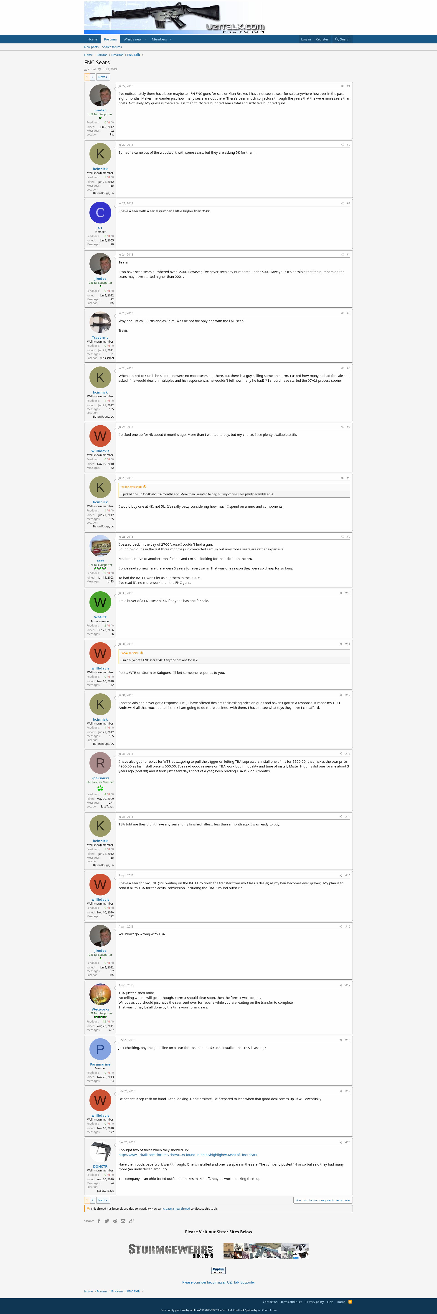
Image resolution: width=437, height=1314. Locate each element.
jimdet (91, 69)
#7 (348, 427)
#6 (348, 368)
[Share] (342, 86)
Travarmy (100, 337)
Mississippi (107, 358)
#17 (347, 985)
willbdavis (100, 451)
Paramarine (100, 1064)
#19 (347, 1091)
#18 (347, 1040)
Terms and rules (291, 1302)
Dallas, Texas (105, 1191)
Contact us (270, 1302)
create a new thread (176, 1208)
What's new (133, 39)
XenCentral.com (267, 1310)
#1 (348, 86)
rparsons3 (100, 778)
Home (92, 39)
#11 (347, 644)
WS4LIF (100, 617)
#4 (348, 254)
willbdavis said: (132, 487)
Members (159, 39)
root (100, 560)
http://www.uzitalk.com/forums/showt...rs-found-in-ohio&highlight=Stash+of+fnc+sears (188, 1154)
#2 (348, 145)
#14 (347, 817)
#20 (347, 1142)
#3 (348, 203)
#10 (347, 593)
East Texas (107, 806)
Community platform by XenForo (196, 1310)
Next (101, 77)
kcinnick (100, 168)
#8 (348, 478)
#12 (347, 695)
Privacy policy (314, 1302)
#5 (348, 313)
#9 (348, 537)
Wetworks (100, 1009)
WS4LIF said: (130, 653)
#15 (347, 875)
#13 (347, 754)
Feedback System (243, 1310)
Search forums (112, 47)
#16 (347, 926)
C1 (100, 227)
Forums (110, 39)
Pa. (112, 134)
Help (330, 1302)
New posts (91, 47)
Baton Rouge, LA (103, 193)
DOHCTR (100, 1166)
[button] (145, 39)
